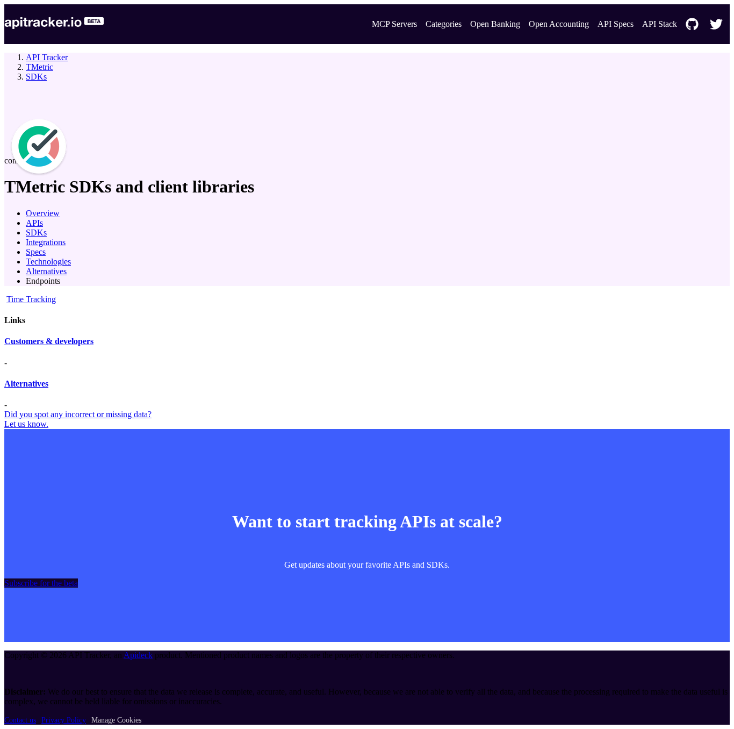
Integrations (46, 242)
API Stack (659, 23)
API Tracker (47, 57)
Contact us (20, 720)
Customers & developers (48, 341)
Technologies (48, 261)
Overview (43, 213)
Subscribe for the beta (41, 583)
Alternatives (46, 271)
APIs (34, 222)
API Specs (616, 23)
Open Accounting (559, 23)
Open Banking (495, 23)
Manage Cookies (116, 720)
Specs (36, 251)
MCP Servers (394, 23)
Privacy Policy (63, 720)
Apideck (138, 655)
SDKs (36, 76)
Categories (444, 23)
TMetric (39, 67)
